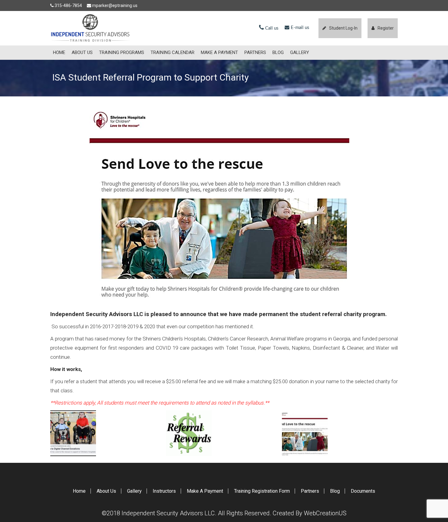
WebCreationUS (325, 513)
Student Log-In (343, 28)
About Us (82, 52)
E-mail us (299, 27)
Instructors (164, 491)
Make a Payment (219, 52)
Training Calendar (172, 52)
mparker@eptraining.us (114, 5)
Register (386, 28)
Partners (255, 52)
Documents (363, 491)
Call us (271, 28)
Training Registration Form (262, 491)
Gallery (299, 52)
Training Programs (121, 52)
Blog (278, 52)
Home (59, 52)
